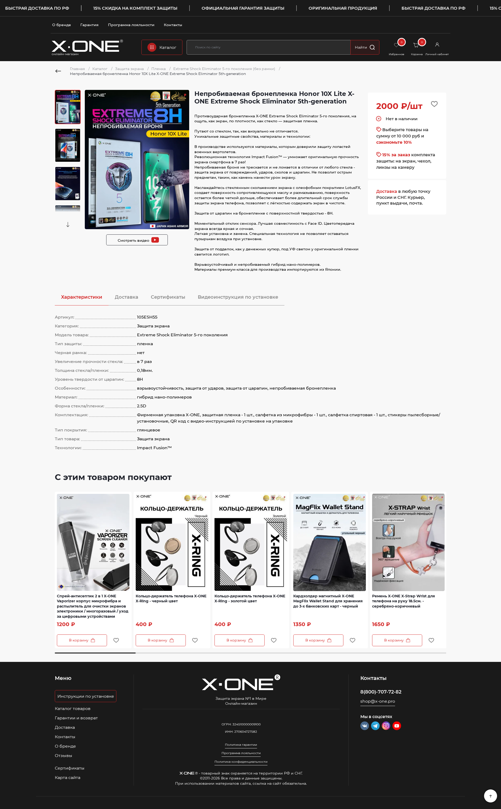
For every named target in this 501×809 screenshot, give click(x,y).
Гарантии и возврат (76, 717)
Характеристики (81, 297)
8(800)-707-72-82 (380, 692)
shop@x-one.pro (377, 701)
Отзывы (63, 755)
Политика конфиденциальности (240, 762)
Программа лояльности (131, 24)
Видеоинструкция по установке (238, 297)
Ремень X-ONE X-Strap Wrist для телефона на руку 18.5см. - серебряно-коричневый (403, 601)
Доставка (126, 297)
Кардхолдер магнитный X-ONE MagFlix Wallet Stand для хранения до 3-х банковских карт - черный (328, 601)
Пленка (159, 68)
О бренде (61, 24)
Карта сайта (67, 777)
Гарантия (89, 24)
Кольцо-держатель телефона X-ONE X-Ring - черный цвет (171, 598)
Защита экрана (130, 68)
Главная (78, 68)
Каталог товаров (73, 708)
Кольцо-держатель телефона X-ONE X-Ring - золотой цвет (249, 598)
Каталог (100, 68)
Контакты (173, 24)
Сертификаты (168, 297)
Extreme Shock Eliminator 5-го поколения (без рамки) (224, 68)
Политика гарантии (241, 745)
